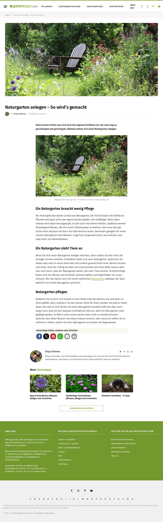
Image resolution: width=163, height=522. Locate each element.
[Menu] (5, 6)
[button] (39, 336)
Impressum (39, 513)
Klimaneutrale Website (120, 452)
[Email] (10, 152)
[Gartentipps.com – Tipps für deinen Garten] (23, 6)
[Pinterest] (10, 144)
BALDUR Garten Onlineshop (122, 439)
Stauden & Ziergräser (66, 439)
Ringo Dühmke (20, 114)
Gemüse (61, 452)
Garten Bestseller (118, 448)
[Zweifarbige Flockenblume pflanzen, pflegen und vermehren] (81, 383)
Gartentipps (116, 6)
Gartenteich (98, 278)
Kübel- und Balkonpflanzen (69, 448)
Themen (31, 513)
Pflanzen (47, 6)
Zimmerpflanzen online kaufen (123, 444)
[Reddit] (10, 160)
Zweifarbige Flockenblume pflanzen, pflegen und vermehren (81, 397)
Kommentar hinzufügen (81, 408)
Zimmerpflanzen (64, 460)
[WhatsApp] (10, 169)
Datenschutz (49, 513)
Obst (60, 456)
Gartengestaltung (69, 6)
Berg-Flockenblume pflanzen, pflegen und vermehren (43, 397)
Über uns (132, 6)
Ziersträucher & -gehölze (68, 444)
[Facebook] (10, 127)
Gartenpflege (95, 6)
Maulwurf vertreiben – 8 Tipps (116, 395)
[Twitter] (10, 135)
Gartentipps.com (19, 513)
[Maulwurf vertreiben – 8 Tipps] (117, 383)
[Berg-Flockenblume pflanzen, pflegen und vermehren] (45, 383)
